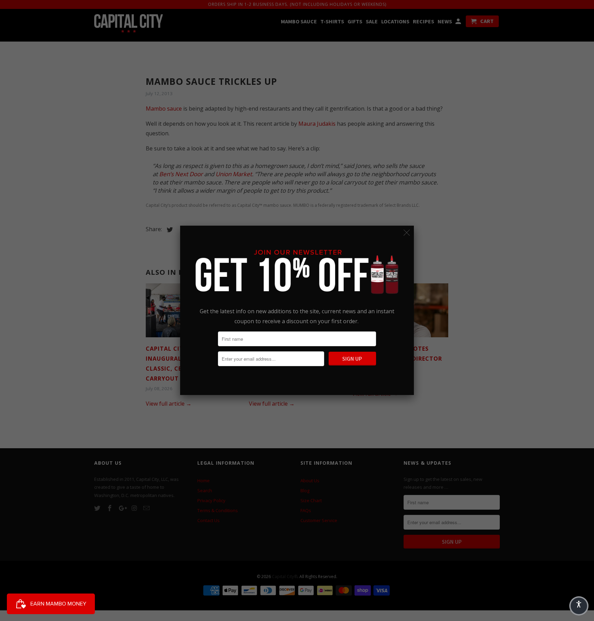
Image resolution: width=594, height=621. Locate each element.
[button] (578, 606)
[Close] (407, 233)
